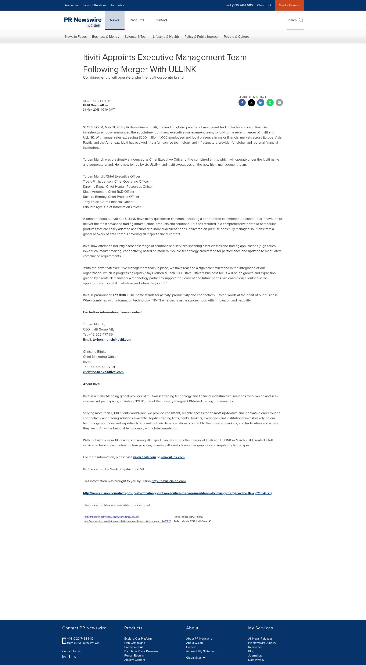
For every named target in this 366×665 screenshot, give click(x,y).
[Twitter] (74, 656)
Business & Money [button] (105, 36)
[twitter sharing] (251, 103)
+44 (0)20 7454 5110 (80, 638)
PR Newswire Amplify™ (262, 643)
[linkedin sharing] (260, 103)
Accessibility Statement (201, 651)
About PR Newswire (199, 638)
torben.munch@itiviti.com (112, 339)
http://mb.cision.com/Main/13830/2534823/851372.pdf (112, 516)
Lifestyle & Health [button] (166, 36)
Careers (191, 647)
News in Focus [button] (76, 36)
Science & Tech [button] (136, 36)
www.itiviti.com (144, 457)
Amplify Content (134, 660)
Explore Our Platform (138, 638)
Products (137, 20)
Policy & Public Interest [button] (201, 36)
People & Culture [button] (236, 36)
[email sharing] (279, 103)
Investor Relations (94, 5)
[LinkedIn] (64, 656)
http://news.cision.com (169, 481)
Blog (251, 651)
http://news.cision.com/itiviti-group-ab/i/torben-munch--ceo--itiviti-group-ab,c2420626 (128, 521)
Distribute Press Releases (141, 651)
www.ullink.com (173, 457)
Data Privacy (256, 660)
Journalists (118, 5)
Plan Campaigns (134, 643)
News (114, 20)
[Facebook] (69, 656)
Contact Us (70, 651)
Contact (160, 20)
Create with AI (133, 647)
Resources (71, 5)
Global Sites (194, 657)
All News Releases (260, 638)
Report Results (134, 655)
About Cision (194, 643)
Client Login (265, 5)
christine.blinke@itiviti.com (103, 371)
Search (292, 20)
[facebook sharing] (242, 103)
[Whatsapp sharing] (270, 103)
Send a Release (289, 5)
